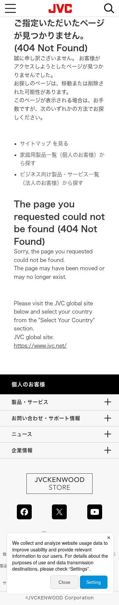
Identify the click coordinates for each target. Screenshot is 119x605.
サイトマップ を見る (44, 143)
